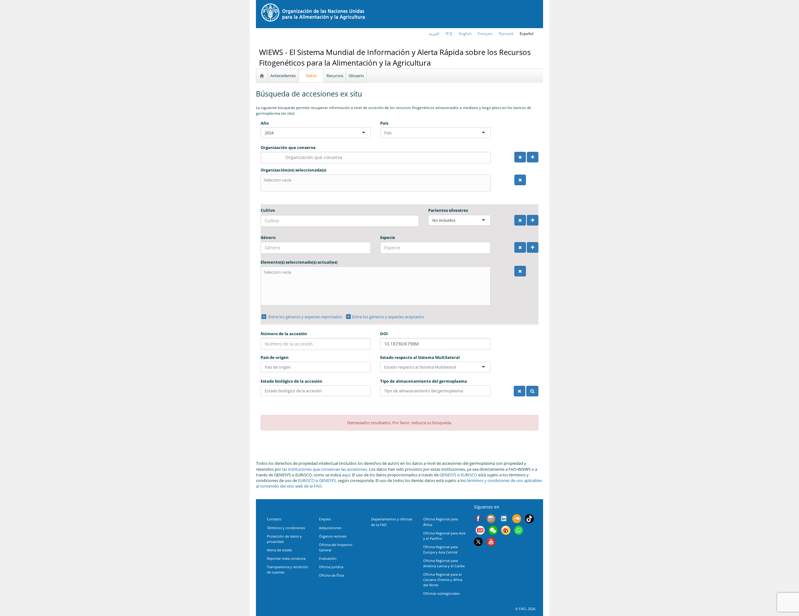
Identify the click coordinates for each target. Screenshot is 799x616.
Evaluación (327, 558)
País (384, 123)
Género (268, 237)
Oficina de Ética (331, 575)
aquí (346, 475)
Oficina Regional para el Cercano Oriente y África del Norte (442, 579)
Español (526, 33)
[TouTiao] (480, 531)
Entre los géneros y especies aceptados (388, 317)
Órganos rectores (332, 536)
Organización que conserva (288, 147)
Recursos (334, 75)
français (485, 33)
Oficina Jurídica (331, 566)
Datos (311, 75)
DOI (384, 333)
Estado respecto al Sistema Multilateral (420, 357)
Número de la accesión (284, 333)
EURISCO (469, 475)
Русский (506, 33)
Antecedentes (283, 75)
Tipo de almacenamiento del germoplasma (423, 381)
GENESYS (447, 475)
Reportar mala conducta (286, 558)
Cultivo (268, 210)
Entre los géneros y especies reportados (304, 317)
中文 (449, 33)
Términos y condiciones (286, 527)
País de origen (275, 357)
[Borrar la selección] (520, 157)
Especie (387, 237)
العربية (434, 33)
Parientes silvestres (448, 210)
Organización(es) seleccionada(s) (293, 170)
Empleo (325, 519)
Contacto (274, 519)
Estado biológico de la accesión (291, 381)
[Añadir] (532, 157)
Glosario (356, 75)
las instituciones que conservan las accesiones (324, 469)
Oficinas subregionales (441, 593)
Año (265, 123)
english (465, 33)
